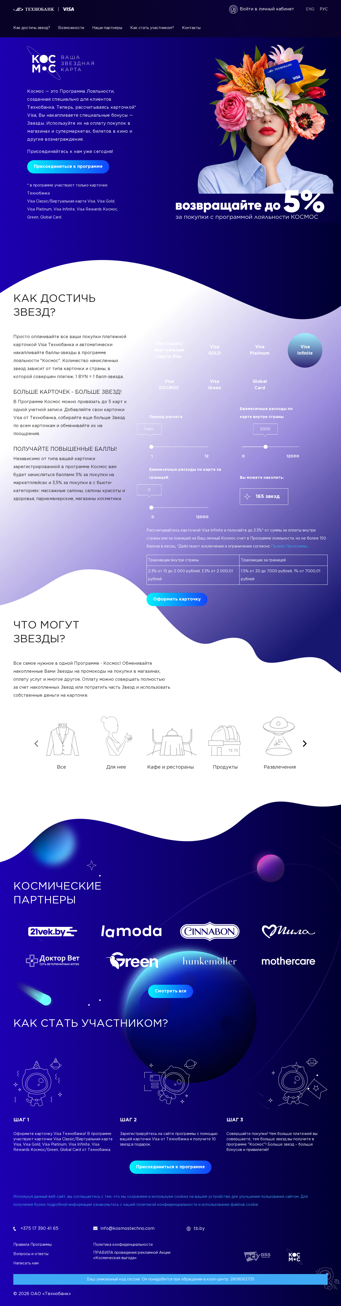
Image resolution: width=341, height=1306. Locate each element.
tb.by (199, 1229)
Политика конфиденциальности (123, 1244)
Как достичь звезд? (31, 28)
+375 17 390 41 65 (39, 1229)
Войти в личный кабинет (267, 9)
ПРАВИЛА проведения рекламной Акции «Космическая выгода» (131, 1255)
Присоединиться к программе (68, 167)
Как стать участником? (152, 28)
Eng (310, 9)
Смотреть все (170, 991)
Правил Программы (289, 546)
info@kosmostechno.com (127, 1229)
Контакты (191, 28)
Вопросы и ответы (30, 1254)
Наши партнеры (107, 28)
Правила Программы (32, 1244)
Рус (324, 9)
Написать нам (26, 1263)
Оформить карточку (177, 599)
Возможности (71, 28)
